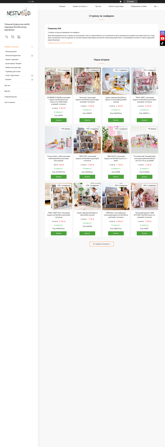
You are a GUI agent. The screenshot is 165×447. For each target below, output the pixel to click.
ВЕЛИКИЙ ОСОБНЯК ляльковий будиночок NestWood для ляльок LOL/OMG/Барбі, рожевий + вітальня (58, 101)
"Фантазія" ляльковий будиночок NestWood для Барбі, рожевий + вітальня (87, 100)
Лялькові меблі (11, 51)
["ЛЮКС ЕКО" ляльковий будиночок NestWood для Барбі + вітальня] (87, 139)
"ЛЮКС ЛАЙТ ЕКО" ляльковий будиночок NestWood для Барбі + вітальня (58, 215)
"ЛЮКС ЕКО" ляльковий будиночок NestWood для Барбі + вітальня (87, 158)
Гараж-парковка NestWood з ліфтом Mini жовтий (87, 214)
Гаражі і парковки (11, 59)
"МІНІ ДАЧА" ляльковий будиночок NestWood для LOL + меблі (115, 158)
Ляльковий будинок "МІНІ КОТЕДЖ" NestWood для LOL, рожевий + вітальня (144, 215)
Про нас (7, 85)
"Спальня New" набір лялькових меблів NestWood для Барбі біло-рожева (58, 158)
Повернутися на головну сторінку (60, 43)
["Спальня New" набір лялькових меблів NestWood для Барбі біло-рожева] (58, 139)
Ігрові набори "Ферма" (13, 63)
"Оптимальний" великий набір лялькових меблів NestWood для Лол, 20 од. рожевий (144, 158)
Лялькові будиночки (12, 55)
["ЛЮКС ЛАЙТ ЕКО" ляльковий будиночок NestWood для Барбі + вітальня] (58, 196)
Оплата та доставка (116, 6)
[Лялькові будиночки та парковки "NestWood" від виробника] (19, 13)
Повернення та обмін (139, 6)
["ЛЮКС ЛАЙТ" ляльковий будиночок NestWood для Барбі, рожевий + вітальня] (144, 81)
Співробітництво (10, 97)
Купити (58, 120)
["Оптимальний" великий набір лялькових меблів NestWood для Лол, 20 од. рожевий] (144, 139)
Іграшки (8, 79)
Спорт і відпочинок (12, 75)
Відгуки (7, 91)
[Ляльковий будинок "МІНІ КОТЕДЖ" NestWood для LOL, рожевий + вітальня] (144, 196)
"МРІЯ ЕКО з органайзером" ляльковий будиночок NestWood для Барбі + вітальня (116, 215)
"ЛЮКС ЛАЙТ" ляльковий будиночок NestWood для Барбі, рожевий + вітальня (144, 100)
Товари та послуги (11, 47)
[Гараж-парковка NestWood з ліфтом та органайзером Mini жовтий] (116, 81)
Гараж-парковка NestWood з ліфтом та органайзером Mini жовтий (116, 100)
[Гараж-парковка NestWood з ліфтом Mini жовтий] (87, 196)
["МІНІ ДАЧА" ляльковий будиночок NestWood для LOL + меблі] (116, 139)
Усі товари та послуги (101, 244)
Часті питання (9, 102)
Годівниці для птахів (12, 71)
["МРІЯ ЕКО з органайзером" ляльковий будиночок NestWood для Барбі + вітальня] (116, 196)
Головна (62, 6)
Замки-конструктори (13, 67)
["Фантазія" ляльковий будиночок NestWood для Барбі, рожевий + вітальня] (87, 81)
